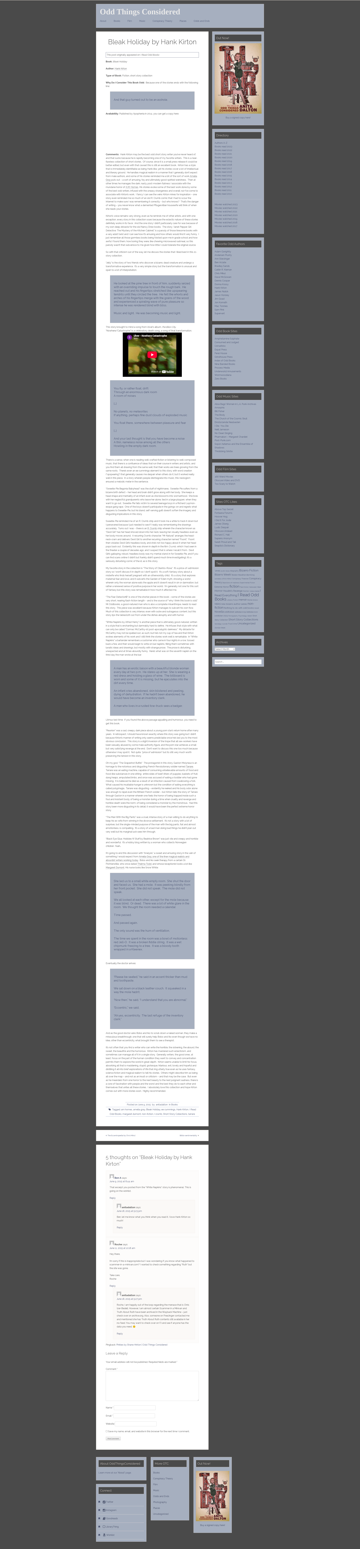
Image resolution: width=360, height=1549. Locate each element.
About (103, 21)
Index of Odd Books (225, 360)
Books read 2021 (223, 154)
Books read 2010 (223, 194)
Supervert (220, 313)
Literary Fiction (232, 600)
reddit (249, 616)
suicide (225, 624)
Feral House (221, 353)
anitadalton (162, 1104)
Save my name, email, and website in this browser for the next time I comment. (149, 1431)
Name (109, 1407)
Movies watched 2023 (226, 204)
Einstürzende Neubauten (227, 422)
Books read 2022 (223, 150)
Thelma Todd (144, 864)
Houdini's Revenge (232, 591)
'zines (217, 570)
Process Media (222, 367)
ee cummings (168, 1109)
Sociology (218, 624)
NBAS (218, 604)
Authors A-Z (221, 143)
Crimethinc (220, 346)
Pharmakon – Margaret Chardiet (231, 436)
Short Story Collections (175, 1114)
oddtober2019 (240, 612)
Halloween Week (255, 587)
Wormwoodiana (223, 375)
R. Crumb (152, 528)
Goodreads (112, 1518)
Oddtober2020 (252, 612)
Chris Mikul (220, 273)
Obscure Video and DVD (227, 480)
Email (109, 1415)
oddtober (229, 611)
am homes (126, 1109)
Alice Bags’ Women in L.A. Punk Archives (235, 404)
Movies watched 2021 (226, 211)
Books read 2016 (223, 172)
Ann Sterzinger (222, 258)
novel (256, 608)
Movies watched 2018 (226, 222)
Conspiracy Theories (240, 579)
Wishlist (110, 1535)
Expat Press (221, 349)
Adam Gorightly (223, 251)
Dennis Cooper (222, 280)
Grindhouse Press (224, 357)
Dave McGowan (223, 277)
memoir (243, 599)
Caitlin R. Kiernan (223, 269)
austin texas (225, 571)
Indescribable (254, 591)
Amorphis (220, 407)
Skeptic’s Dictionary (225, 545)
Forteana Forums (223, 513)
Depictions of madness (230, 583)
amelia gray (139, 1109)
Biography (234, 571)
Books (117, 21)
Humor (246, 591)
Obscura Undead (223, 531)
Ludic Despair (222, 527)
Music (142, 21)
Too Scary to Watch (225, 484)
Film (129, 21)
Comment (112, 1369)
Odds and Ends (202, 21)
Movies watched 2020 (226, 215)
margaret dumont (131, 1114)
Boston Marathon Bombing (243, 575)
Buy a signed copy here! (238, 117)
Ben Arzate (220, 262)
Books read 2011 (223, 190)
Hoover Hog (221, 516)
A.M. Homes (132, 187)
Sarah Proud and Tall (225, 542)
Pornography (233, 616)
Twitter (109, 1502)
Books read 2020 (223, 157)
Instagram (110, 1510)
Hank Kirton (121, 68)
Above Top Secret (224, 509)
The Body (220, 415)
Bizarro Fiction (248, 570)
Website (110, 1423)
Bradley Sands (222, 266)
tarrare (191, 1114)
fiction (234, 586)
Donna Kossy (222, 284)
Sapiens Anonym (223, 538)
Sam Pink (219, 309)
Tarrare (189, 766)
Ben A (118, 1178)
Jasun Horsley (222, 295)
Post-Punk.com (223, 440)
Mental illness (252, 600)
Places (183, 21)
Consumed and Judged (227, 342)
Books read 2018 (223, 164)
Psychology (242, 616)
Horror (219, 590)
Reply (113, 1198)
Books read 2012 (223, 186)
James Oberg (222, 523)
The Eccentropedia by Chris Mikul (121, 1135)
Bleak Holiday (153, 1109)
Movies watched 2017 (226, 226)
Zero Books (221, 378)
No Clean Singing (223, 433)
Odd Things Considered (140, 11)
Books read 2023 (223, 146)
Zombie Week (220, 628)
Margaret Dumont (115, 867)
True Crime (232, 624)
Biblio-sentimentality (188, 1135)
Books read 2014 (223, 179)
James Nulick (221, 291)
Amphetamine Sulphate (227, 338)
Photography (160, 1502)
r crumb (158, 1114)
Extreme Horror (222, 587)
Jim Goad (219, 298)
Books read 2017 (223, 168)
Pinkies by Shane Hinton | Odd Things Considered (141, 1344)
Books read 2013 (223, 183)
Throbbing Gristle (224, 451)
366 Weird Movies (224, 476)
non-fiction (147, 1114)
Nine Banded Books (225, 364)
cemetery (218, 579)
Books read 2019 (223, 161)
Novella (219, 611)
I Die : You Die (222, 426)
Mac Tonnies (221, 306)
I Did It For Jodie (223, 520)
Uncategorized (246, 623)
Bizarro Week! (223, 574)
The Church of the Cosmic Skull (231, 418)
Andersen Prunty (223, 255)
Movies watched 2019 (226, 219)
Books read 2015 (223, 175)
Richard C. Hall (222, 534)
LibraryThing (112, 1526)
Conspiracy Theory (162, 21)
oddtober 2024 (221, 616)
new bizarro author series (234, 604)
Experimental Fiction (247, 583)
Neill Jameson (222, 429)
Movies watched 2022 (226, 208)
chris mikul (226, 579)
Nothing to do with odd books (239, 608)
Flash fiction (244, 587)
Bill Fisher (219, 411)
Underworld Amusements (228, 371)
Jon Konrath (221, 302)
